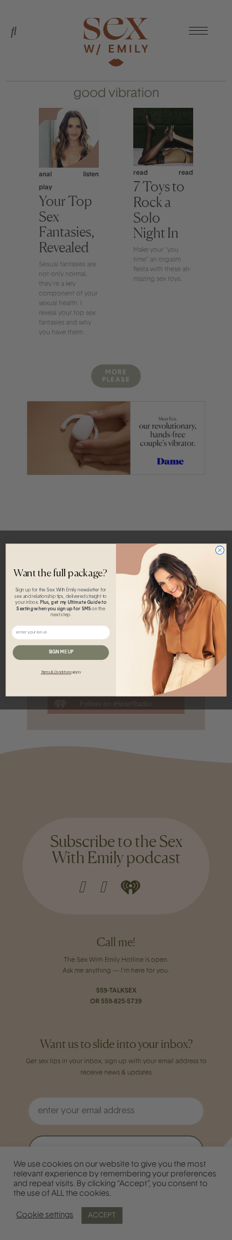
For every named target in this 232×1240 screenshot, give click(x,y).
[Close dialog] (220, 550)
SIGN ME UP (61, 652)
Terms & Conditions (56, 672)
